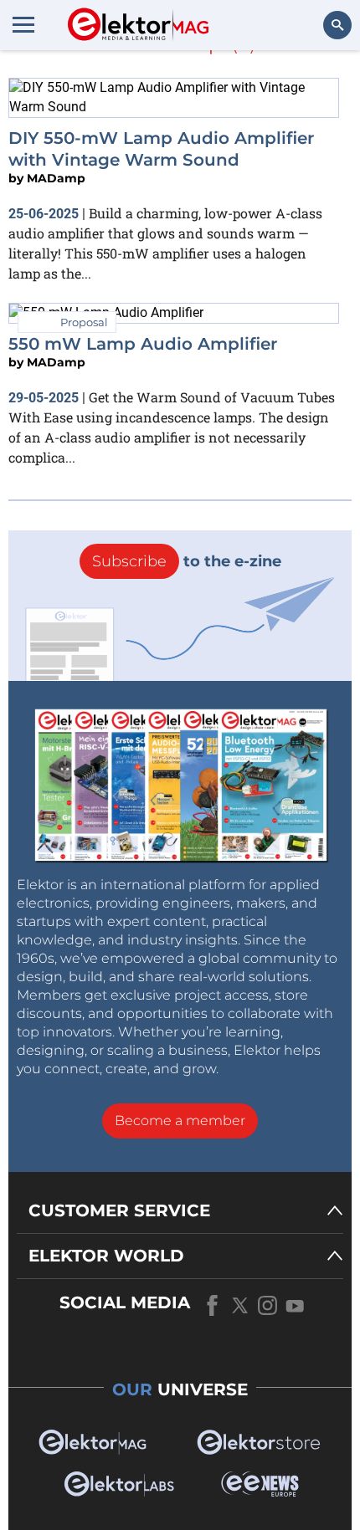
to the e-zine (186, 561)
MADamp (56, 178)
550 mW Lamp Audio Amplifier (142, 344)
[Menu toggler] (23, 24)
